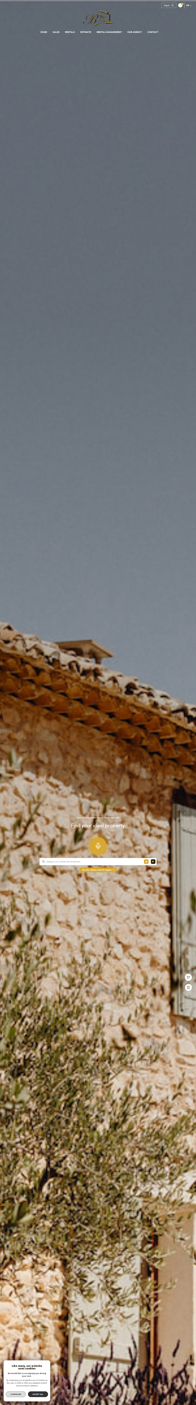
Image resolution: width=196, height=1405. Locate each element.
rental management (109, 32)
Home (43, 32)
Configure (15, 1394)
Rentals (70, 32)
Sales (56, 32)
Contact (152, 32)
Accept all (38, 1394)
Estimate (85, 32)
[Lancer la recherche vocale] (98, 845)
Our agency (134, 32)
